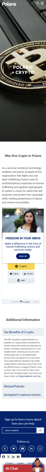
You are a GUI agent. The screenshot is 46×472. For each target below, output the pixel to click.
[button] (23, 332)
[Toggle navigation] (42, 3)
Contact (9, 463)
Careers (20, 463)
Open (24, 468)
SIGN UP (23, 256)
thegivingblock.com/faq (30, 376)
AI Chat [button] (12, 468)
